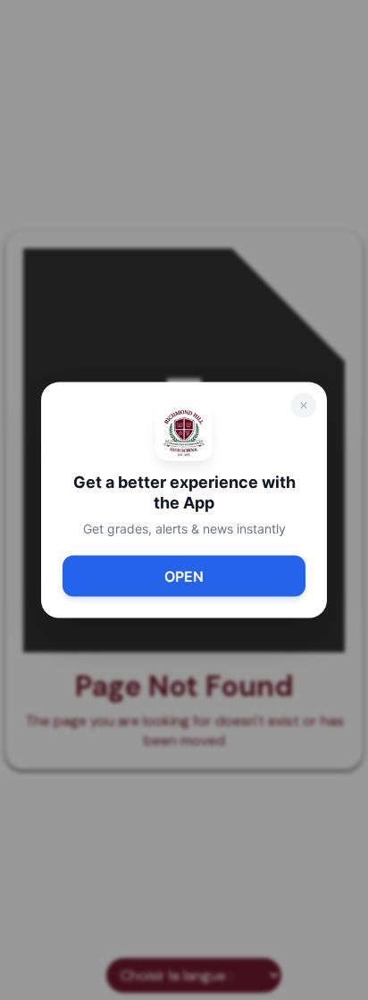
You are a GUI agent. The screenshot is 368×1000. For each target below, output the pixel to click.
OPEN (184, 575)
